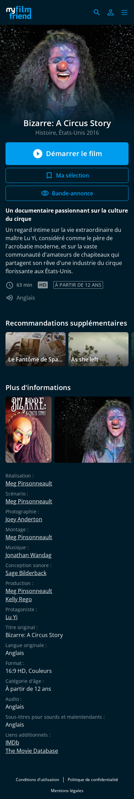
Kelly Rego (18, 599)
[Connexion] (111, 12)
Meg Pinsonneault (28, 483)
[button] (124, 12)
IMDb (12, 742)
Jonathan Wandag (28, 555)
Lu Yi (11, 617)
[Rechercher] (97, 12)
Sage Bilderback (25, 573)
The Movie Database (31, 751)
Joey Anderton (23, 519)
